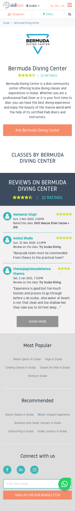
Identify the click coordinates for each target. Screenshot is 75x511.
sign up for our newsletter (37, 495)
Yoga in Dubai (53, 359)
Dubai (33, 6)
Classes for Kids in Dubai (55, 367)
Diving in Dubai (37, 376)
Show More (37, 321)
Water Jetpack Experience (54, 414)
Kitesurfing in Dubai (21, 431)
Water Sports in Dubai (27, 359)
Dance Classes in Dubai (19, 414)
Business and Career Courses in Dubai (37, 423)
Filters (49, 14)
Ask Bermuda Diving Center (37, 129)
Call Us (58, 6)
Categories (17, 14)
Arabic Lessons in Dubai (52, 431)
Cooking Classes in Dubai (20, 367)
